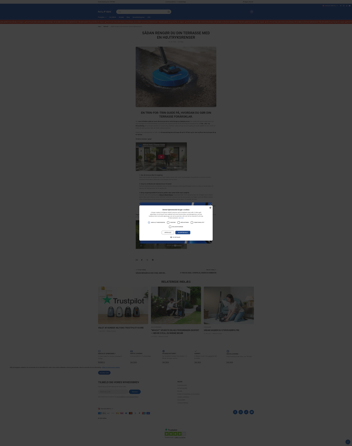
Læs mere (181, 218)
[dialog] (176, 223)
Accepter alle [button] (183, 232)
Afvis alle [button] (168, 232)
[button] (176, 237)
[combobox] (210, 208)
